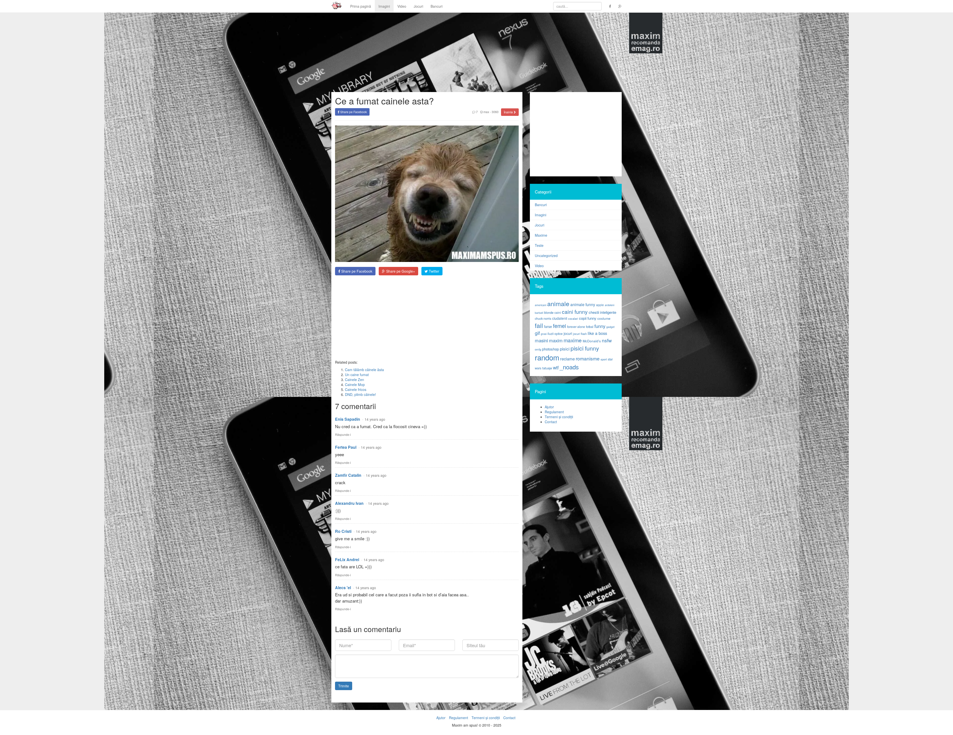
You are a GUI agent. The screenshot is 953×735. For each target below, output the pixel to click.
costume (604, 318)
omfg (538, 349)
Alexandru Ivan (349, 503)
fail (539, 325)
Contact (551, 421)
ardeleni (609, 305)
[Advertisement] (427, 317)
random (547, 357)
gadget (610, 327)
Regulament (554, 411)
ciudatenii (559, 318)
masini (541, 340)
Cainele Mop (355, 384)
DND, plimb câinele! (360, 394)
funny (599, 326)
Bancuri (436, 6)
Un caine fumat (357, 374)
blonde (548, 312)
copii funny (587, 318)
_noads (569, 366)
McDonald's (592, 341)
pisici (565, 349)
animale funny (582, 304)
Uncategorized (546, 255)
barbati (539, 313)
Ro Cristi (343, 531)
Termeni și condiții (559, 416)
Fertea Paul (345, 447)
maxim (556, 340)
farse (548, 326)
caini (557, 312)
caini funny (575, 311)
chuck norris (543, 318)
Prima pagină (360, 6)
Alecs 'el (343, 587)
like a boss (597, 333)
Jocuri (418, 6)
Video (401, 6)
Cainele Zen (354, 379)
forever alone (576, 326)
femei (559, 325)
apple (600, 305)
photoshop (550, 349)
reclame (567, 359)
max (486, 112)
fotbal (589, 326)
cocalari (573, 318)
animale (558, 303)
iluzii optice (555, 333)
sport (604, 359)
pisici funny (585, 348)
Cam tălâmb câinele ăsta (364, 369)
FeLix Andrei (347, 559)
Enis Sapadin (347, 419)
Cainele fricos (355, 389)
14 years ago (375, 419)
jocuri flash (580, 334)
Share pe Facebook (353, 112)
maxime (573, 340)
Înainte (509, 112)
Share (356, 271)
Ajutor (549, 406)
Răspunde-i (343, 434)
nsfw (607, 340)
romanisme (588, 358)
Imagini (384, 6)
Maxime (541, 235)
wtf (556, 367)
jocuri (568, 333)
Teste (539, 245)
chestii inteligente (602, 312)
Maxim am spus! (334, 6)
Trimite (343, 685)
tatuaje (547, 368)
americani (540, 305)
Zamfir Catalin (348, 475)
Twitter (433, 271)
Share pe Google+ (400, 271)
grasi (543, 334)
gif (537, 332)
